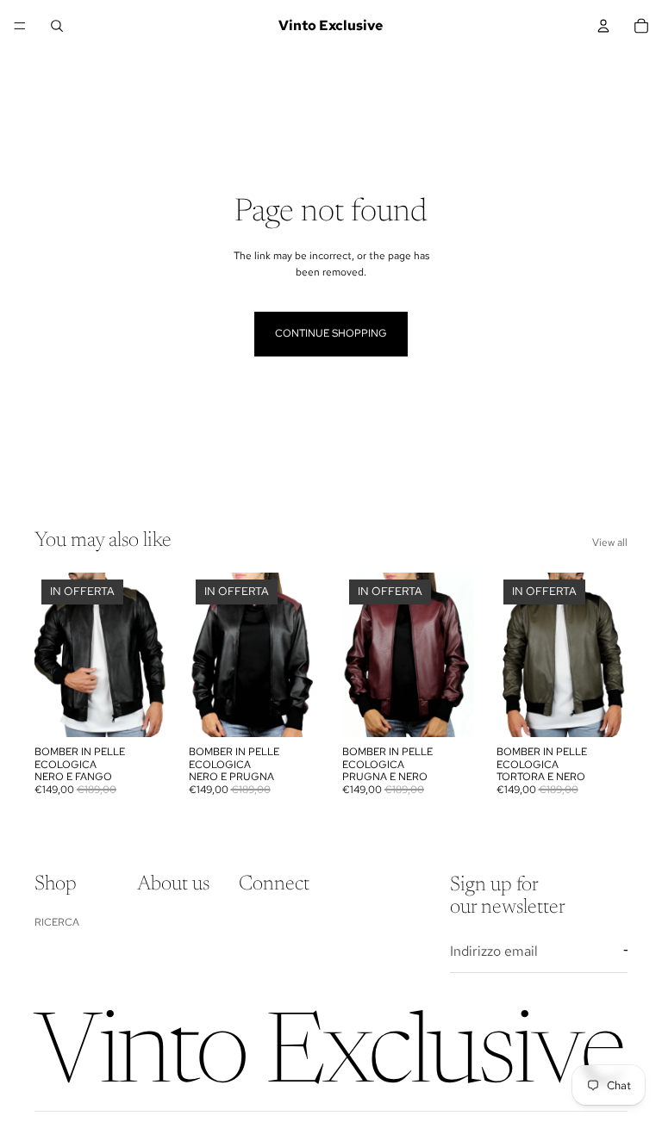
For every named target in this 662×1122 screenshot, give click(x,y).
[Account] (603, 26)
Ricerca (56, 921)
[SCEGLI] (139, 711)
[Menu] (20, 26)
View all (610, 542)
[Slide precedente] (53, 655)
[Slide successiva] (147, 655)
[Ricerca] (57, 26)
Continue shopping (331, 333)
